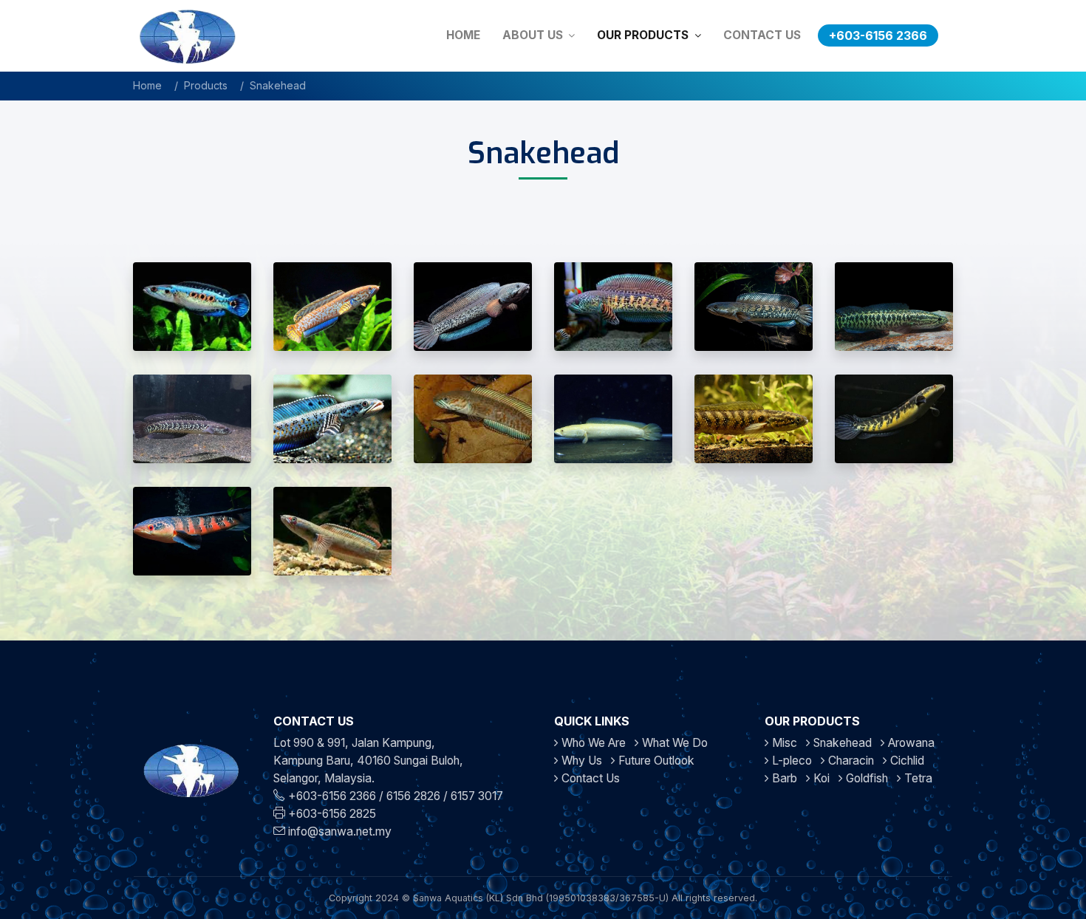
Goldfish (865, 778)
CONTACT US (762, 35)
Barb (783, 778)
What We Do (675, 743)
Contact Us (590, 778)
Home (147, 85)
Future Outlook (656, 761)
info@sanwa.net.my (340, 831)
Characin (849, 761)
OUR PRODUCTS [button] (644, 35)
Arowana (910, 743)
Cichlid (905, 761)
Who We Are (593, 743)
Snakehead (841, 743)
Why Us (581, 761)
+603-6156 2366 (878, 35)
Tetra (916, 778)
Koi (820, 778)
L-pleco (790, 761)
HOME (463, 35)
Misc (783, 743)
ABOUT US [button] (534, 35)
